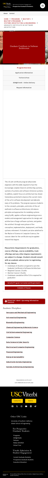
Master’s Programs (12, 21)
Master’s (27, 19)
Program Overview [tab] (24, 68)
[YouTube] (26, 406)
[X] (17, 406)
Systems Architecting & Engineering (20, 23)
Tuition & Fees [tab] (24, 78)
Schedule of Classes (24, 288)
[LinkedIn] (30, 406)
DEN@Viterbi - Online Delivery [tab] (24, 83)
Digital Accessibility (38, 474)
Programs (15, 19)
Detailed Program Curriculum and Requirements (24, 283)
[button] (42, 5)
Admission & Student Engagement (23, 5)
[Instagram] (21, 406)
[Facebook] (12, 406)
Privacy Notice (13, 474)
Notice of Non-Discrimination (25, 474)
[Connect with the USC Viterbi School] (35, 406)
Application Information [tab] (24, 73)
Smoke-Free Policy (14, 475)
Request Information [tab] (24, 88)
